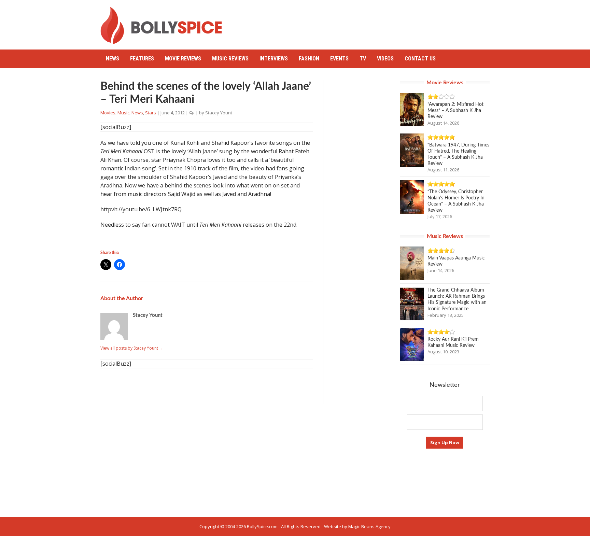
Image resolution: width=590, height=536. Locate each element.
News (112, 58)
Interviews (273, 58)
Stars (150, 113)
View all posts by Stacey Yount (131, 348)
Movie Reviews (183, 58)
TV (363, 58)
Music (123, 113)
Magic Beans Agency (369, 526)
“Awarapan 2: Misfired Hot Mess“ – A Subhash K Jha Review (455, 110)
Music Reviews (230, 58)
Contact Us (420, 58)
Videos (385, 58)
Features (142, 58)
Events (339, 58)
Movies (107, 113)
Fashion (309, 58)
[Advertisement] (365, 22)
